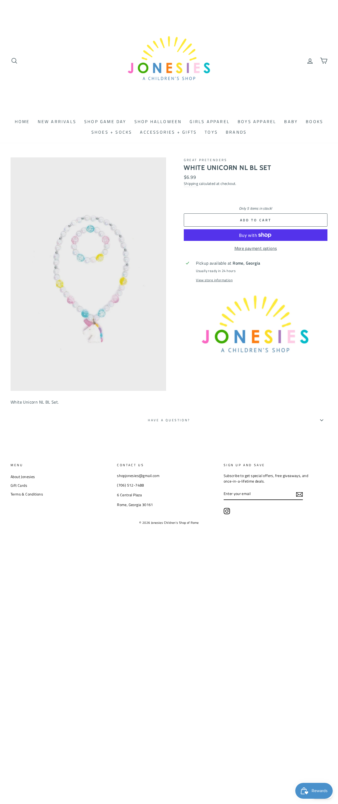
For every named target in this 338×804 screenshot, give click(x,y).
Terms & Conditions (27, 494)
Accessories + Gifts (168, 132)
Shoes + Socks (111, 132)
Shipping (191, 183)
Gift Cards (19, 485)
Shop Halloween (158, 121)
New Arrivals (57, 121)
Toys (211, 132)
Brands (236, 132)
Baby (291, 121)
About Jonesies (23, 476)
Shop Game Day (105, 121)
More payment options (255, 248)
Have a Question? (169, 420)
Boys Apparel (257, 121)
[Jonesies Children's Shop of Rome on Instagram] (227, 511)
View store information (214, 280)
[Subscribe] (299, 494)
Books (314, 121)
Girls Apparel (210, 121)
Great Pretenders (205, 159)
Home (22, 121)
